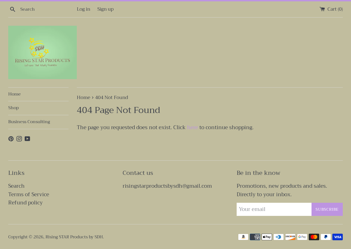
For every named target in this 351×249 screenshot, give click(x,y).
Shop (13, 108)
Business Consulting (29, 122)
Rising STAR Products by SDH (74, 237)
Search (16, 185)
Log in (83, 9)
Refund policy (25, 202)
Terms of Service (28, 194)
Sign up (105, 9)
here (192, 127)
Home (14, 94)
